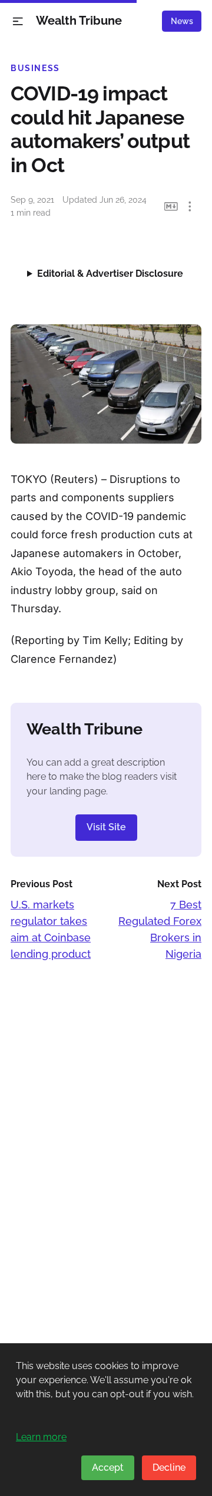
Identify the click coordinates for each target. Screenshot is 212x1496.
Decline (169, 1467)
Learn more (41, 1437)
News (182, 21)
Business (35, 68)
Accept (108, 1467)
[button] (18, 21)
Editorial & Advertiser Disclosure (110, 273)
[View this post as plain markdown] (171, 206)
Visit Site (106, 827)
